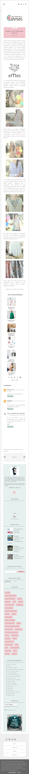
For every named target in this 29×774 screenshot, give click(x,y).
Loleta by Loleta (12, 678)
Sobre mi (14, 747)
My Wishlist (15, 635)
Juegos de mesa (9, 623)
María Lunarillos (12, 683)
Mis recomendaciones (11, 632)
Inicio (14, 457)
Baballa (9, 666)
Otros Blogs (8, 644)
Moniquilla (10, 688)
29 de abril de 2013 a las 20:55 (17, 415)
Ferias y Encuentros (10, 611)
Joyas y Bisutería (9, 620)
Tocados (7, 650)
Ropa (17, 380)
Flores (14, 614)
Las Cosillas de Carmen (16, 413)
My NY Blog (10, 690)
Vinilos (7, 653)
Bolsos (20, 598)
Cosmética (20, 604)
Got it (19, 772)
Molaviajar (10, 686)
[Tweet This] (11, 377)
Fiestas (7, 614)
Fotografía (8, 617)
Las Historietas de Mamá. (14, 676)
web (23, 284)
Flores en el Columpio (13, 671)
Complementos (9, 604)
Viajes (15, 650)
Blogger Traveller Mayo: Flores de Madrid (19, 548)
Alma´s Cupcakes (12, 664)
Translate (16, 706)
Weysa (9, 401)
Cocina (20, 601)
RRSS (6, 647)
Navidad (7, 638)
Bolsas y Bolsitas (10, 598)
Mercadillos (8, 629)
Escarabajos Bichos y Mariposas (16, 669)
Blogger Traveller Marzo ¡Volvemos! (19, 556)
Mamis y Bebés (11, 681)
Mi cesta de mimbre (12, 684)
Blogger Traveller (10, 595)
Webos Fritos (11, 695)
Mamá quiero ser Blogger (14, 679)
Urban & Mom (11, 693)
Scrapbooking (15, 647)
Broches (7, 601)
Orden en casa (9, 641)
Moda (14, 27)
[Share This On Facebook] (9, 377)
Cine (14, 601)
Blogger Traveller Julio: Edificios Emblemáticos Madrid (16, 539)
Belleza (7, 592)
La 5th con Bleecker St (13, 674)
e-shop (9, 188)
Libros (18, 623)
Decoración (8, 608)
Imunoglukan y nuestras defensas (19, 530)
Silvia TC (10, 390)
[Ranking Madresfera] (10, 710)
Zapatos (14, 653)
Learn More (12, 772)
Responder (10, 396)
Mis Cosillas (18, 629)
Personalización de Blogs (14, 691)
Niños (14, 638)
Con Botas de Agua (12, 667)
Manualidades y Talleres (12, 626)
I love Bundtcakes (12, 672)
